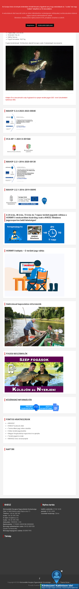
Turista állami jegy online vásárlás (19, 428)
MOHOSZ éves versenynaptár (18, 439)
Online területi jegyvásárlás (17, 431)
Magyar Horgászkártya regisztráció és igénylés (24, 433)
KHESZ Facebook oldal (16, 426)
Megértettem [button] (30, 25)
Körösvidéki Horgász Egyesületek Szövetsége (35, 582)
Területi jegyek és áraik (15, 436)
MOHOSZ (11, 423)
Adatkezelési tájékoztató (45, 25)
